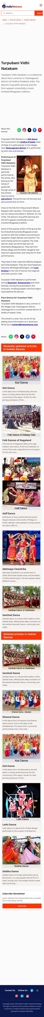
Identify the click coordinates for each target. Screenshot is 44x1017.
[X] (37, 990)
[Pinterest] (16, 996)
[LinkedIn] (22, 996)
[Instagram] (27, 996)
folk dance (32, 139)
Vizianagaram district (16, 148)
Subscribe (22, 906)
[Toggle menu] (41, 5)
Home (4, 20)
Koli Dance (8, 387)
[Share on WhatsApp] (19, 130)
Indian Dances (30, 20)
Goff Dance (8, 513)
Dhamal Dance (10, 717)
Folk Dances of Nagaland (16, 440)
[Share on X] (29, 130)
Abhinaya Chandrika (14, 569)
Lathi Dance (9, 824)
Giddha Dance (10, 871)
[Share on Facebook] (34, 130)
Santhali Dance (11, 615)
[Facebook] (32, 990)
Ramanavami (24, 282)
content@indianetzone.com (25, 324)
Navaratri (12, 282)
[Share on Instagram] (24, 130)
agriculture (6, 199)
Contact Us (10, 990)
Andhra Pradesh (28, 142)
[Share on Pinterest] (40, 130)
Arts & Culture (15, 20)
